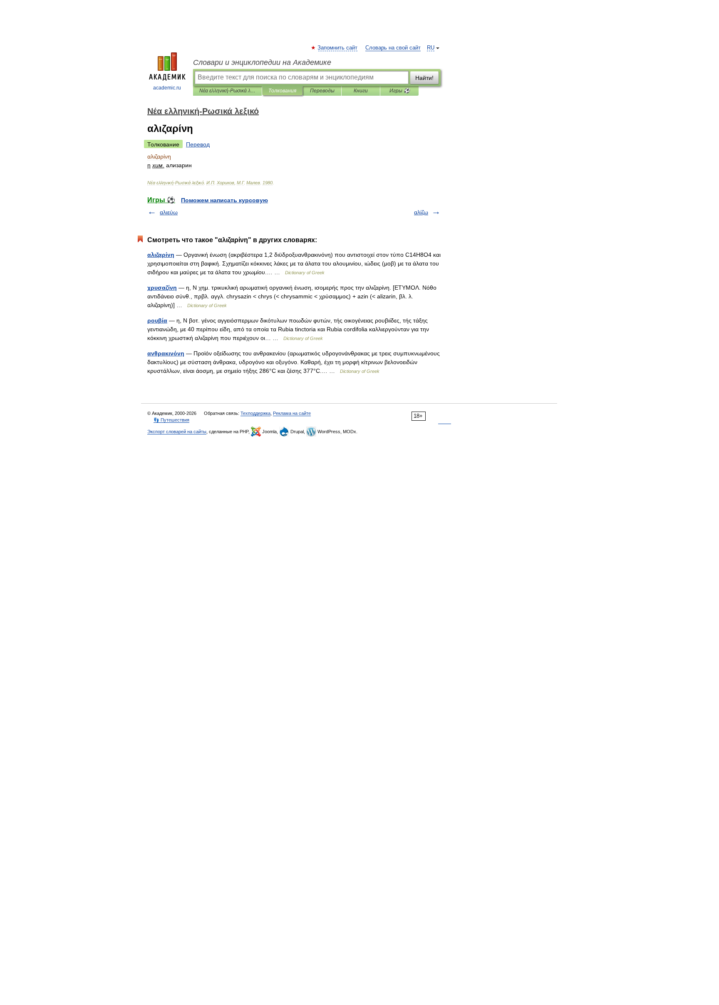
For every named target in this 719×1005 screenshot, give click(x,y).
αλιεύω (169, 212)
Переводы (322, 91)
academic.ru (167, 88)
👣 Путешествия (171, 419)
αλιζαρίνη (160, 254)
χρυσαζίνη (162, 287)
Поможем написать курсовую (224, 200)
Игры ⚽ (399, 91)
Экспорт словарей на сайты (176, 431)
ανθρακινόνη (165, 353)
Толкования (282, 91)
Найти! (424, 77)
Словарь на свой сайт (393, 48)
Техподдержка (255, 413)
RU (430, 48)
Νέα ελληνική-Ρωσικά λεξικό (227, 91)
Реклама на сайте (292, 413)
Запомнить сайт (337, 48)
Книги (361, 91)
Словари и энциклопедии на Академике (262, 62)
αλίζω (421, 212)
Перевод (198, 144)
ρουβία (157, 320)
